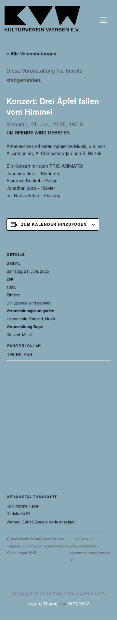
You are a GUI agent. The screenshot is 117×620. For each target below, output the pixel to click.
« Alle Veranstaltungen (31, 53)
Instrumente (16, 318)
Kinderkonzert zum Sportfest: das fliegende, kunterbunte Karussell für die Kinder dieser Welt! (37, 545)
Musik (50, 318)
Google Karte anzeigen (55, 521)
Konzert (36, 318)
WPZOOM (79, 603)
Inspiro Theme (42, 603)
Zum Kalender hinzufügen (54, 224)
